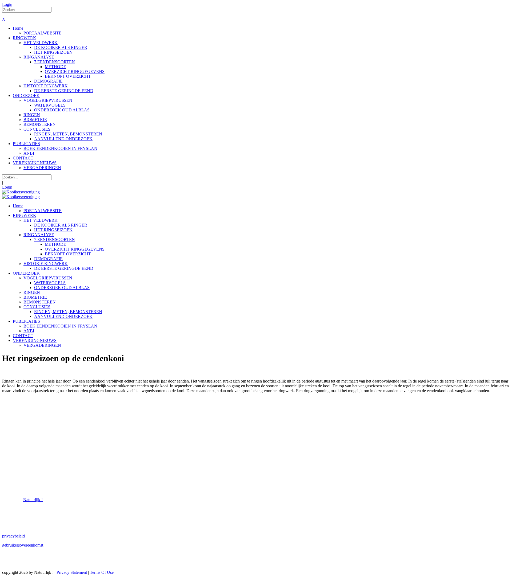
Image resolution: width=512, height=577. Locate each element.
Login (7, 4)
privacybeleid (13, 536)
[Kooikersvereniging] (21, 192)
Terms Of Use (102, 572)
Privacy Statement (72, 572)
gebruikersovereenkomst (22, 545)
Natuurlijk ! (33, 499)
